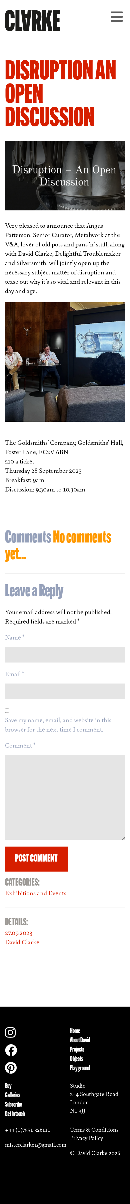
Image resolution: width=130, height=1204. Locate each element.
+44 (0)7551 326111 (27, 1129)
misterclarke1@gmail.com (35, 1144)
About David (80, 1040)
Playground (80, 1068)
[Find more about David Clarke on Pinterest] (11, 1070)
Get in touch (15, 1114)
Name (15, 637)
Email (14, 674)
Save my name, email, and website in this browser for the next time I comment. (58, 724)
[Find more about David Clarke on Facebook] (11, 1052)
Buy (8, 1086)
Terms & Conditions (94, 1129)
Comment (20, 745)
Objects (76, 1059)
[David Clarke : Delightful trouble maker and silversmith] (32, 19)
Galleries (12, 1095)
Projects (77, 1050)
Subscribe (13, 1105)
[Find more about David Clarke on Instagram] (10, 1035)
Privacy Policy (86, 1138)
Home (75, 1031)
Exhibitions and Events (35, 893)
